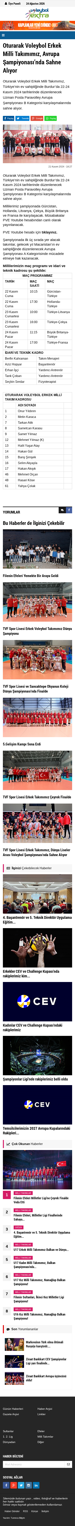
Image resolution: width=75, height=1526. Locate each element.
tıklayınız (49, 232)
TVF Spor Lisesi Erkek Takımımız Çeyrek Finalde (37, 796)
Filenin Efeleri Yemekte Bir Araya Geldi (30, 575)
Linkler (42, 1414)
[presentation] (62, 510)
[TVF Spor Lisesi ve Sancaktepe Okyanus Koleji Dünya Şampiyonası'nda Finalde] (37, 659)
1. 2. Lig (8, 1436)
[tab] (62, 510)
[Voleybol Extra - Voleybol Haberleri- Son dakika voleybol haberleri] (37, 14)
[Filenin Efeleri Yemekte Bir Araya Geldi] (37, 548)
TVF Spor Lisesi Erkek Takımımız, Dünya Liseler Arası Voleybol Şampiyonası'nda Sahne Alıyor (36, 852)
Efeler (41, 1431)
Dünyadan (9, 1442)
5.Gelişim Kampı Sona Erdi (22, 744)
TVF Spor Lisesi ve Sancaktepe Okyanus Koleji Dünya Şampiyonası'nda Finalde (35, 688)
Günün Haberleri (13, 1408)
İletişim (45, 1511)
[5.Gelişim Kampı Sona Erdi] (37, 717)
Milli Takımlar (45, 1436)
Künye (34, 1511)
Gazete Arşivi (11, 1414)
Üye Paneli (14, 3)
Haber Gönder (12, 1511)
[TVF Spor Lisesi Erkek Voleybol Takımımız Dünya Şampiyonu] (37, 601)
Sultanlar (8, 1431)
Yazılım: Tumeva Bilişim (14, 1518)
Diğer (41, 1442)
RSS (25, 1511)
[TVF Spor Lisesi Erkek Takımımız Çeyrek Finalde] (37, 769)
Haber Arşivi (45, 1408)
